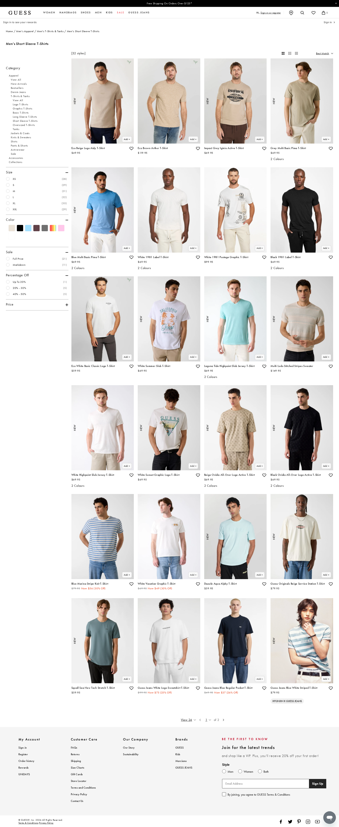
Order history (26, 761)
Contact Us (77, 801)
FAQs (74, 747)
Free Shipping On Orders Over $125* (169, 3)
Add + (127, 139)
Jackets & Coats (20, 133)
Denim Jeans (18, 92)
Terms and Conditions (83, 787)
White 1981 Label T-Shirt (153, 257)
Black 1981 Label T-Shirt (286, 257)
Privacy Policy (79, 794)
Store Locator (79, 781)
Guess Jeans (139, 12)
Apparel (14, 75)
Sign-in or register (271, 12)
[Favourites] (313, 12)
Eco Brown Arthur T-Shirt (153, 148)
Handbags (68, 12)
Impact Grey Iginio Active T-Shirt (224, 148)
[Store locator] (291, 12)
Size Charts (77, 767)
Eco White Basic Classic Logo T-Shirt (93, 366)
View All (16, 79)
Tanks (16, 129)
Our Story (129, 747)
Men (98, 12)
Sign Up (317, 784)
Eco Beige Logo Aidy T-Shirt (88, 148)
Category (13, 68)
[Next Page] (223, 720)
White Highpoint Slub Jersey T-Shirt (92, 475)
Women (49, 12)
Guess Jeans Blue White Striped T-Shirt (294, 688)
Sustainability (131, 754)
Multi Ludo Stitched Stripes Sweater (292, 366)
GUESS (179, 747)
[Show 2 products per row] (283, 53)
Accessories (16, 158)
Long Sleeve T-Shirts (25, 116)
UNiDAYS (24, 774)
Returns (75, 754)
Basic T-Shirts (21, 112)
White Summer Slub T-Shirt (154, 366)
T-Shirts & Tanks (20, 96)
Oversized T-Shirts (24, 125)
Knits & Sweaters (21, 137)
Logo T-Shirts (20, 104)
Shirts (14, 141)
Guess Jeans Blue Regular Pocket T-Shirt (228, 688)
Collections (15, 162)
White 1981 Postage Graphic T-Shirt (226, 257)
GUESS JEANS (183, 767)
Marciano (181, 761)
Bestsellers (17, 88)
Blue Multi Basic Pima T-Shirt (88, 257)
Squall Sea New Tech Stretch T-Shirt (93, 688)
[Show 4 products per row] (296, 53)
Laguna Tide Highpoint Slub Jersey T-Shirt (229, 366)
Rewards (23, 767)
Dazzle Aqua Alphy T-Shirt (220, 583)
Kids (109, 12)
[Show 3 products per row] (289, 53)
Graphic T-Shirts (22, 108)
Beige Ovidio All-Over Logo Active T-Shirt (229, 475)
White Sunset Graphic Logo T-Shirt (158, 475)
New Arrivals (19, 84)
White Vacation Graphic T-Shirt (156, 583)
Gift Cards (77, 774)
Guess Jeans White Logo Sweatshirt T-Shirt (163, 688)
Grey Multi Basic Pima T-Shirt (288, 148)
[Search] (302, 12)
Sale (13, 154)
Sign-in (22, 747)
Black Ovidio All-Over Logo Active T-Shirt (296, 475)
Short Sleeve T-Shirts (25, 121)
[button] (131, 148)
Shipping (76, 761)
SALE (120, 12)
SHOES (86, 12)
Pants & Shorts (19, 145)
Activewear (18, 149)
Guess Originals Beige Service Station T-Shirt (298, 583)
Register (23, 754)
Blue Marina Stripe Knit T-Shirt (89, 583)
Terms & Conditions (28, 822)
